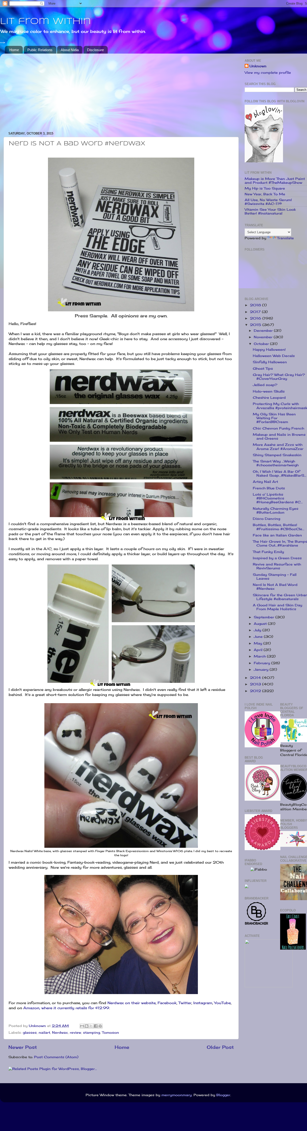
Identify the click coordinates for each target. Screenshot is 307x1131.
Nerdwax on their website (131, 1003)
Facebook (167, 1003)
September (264, 617)
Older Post (220, 1047)
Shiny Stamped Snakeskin (277, 455)
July (258, 630)
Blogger (223, 1095)
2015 (256, 325)
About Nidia (70, 50)
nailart (44, 1032)
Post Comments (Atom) (56, 1057)
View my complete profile (268, 72)
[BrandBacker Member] (257, 924)
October (262, 344)
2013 (256, 684)
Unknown (257, 66)
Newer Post (22, 1047)
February (262, 663)
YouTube (222, 1003)
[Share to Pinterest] (100, 1026)
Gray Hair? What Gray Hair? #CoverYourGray (279, 377)
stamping (91, 1032)
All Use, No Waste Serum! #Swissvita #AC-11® (268, 202)
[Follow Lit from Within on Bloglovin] (264, 161)
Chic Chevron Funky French (278, 428)
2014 (256, 678)
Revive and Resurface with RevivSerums (277, 566)
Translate (285, 238)
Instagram (202, 1003)
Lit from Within (45, 22)
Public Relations (40, 50)
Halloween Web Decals (274, 356)
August (261, 624)
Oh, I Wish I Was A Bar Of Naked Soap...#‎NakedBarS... (279, 473)
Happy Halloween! (269, 349)
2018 (256, 305)
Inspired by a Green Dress (277, 558)
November (264, 337)
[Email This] (82, 1026)
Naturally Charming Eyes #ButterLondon (275, 510)
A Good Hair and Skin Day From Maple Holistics (277, 607)
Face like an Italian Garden (277, 535)
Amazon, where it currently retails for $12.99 (66, 1008)
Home (14, 50)
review (75, 1032)
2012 (256, 691)
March (260, 656)
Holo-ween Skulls (269, 391)
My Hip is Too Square (265, 188)
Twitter (184, 1003)
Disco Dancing (266, 519)
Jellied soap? (265, 385)
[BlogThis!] (86, 1026)
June (259, 637)
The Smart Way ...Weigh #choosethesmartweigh (276, 463)
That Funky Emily (268, 552)
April (259, 650)
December (264, 330)
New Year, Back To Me (265, 194)
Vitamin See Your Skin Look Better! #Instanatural (270, 211)
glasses (30, 1032)
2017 (256, 312)
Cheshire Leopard (269, 398)
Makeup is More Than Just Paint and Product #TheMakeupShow (275, 180)
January (262, 669)
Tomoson (110, 1032)
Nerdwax (60, 1032)
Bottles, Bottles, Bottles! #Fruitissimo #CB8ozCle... (278, 527)
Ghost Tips (263, 368)
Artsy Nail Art (265, 482)
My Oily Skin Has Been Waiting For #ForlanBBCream (274, 418)
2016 (256, 318)
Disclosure (95, 50)
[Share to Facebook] (95, 1026)
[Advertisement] (121, 90)
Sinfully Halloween (270, 362)
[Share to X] (91, 1026)
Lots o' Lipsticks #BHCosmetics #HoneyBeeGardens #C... (278, 498)
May (258, 643)
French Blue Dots (269, 488)
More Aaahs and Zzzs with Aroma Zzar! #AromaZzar (278, 446)
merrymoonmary (176, 1095)
